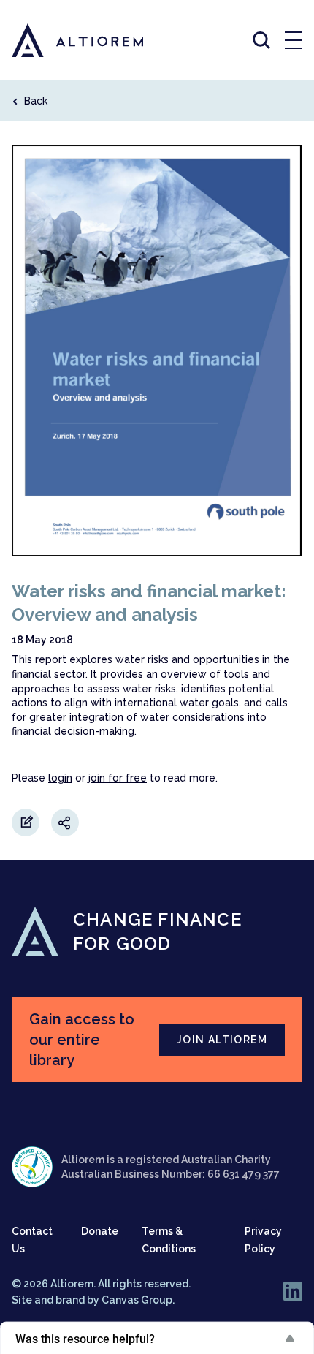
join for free (117, 778)
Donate (99, 1231)
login (60, 778)
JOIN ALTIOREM (222, 1039)
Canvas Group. (138, 1300)
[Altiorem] (64, 40)
